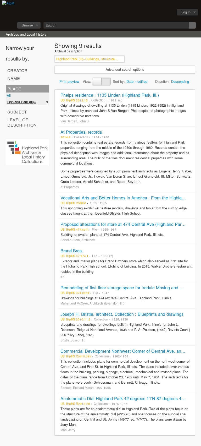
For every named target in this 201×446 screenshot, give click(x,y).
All (9, 95)
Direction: (162, 81)
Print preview (68, 81)
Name (13, 77)
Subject (17, 111)
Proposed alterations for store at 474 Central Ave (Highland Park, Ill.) (126, 224)
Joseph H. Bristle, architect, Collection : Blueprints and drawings (121, 314)
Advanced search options (125, 69)
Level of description (22, 122)
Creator (17, 70)
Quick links (167, 12)
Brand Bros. (71, 250)
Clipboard (141, 12)
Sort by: (119, 81)
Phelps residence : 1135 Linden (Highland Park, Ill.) (109, 95)
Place (14, 88)
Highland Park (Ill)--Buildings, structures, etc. (41, 101)
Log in (186, 11)
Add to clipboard (189, 94)
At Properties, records (81, 132)
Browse (27, 25)
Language (154, 12)
